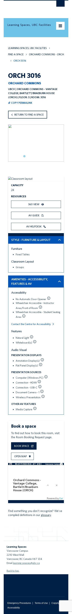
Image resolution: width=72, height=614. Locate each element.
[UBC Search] (60, 5)
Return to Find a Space (29, 114)
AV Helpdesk (34, 226)
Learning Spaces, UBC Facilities (27, 48)
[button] (49, 298)
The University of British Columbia (27, 8)
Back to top (13, 570)
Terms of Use (41, 603)
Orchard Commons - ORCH (46, 54)
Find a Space (16, 54)
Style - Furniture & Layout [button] (31, 240)
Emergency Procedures (19, 603)
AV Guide (34, 215)
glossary (46, 515)
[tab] (24, 156)
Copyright (56, 603)
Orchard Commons (24, 83)
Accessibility (13, 607)
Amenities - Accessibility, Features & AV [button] (29, 281)
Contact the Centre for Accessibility (31, 324)
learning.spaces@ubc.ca (26, 562)
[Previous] (12, 146)
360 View (34, 204)
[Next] (60, 146)
